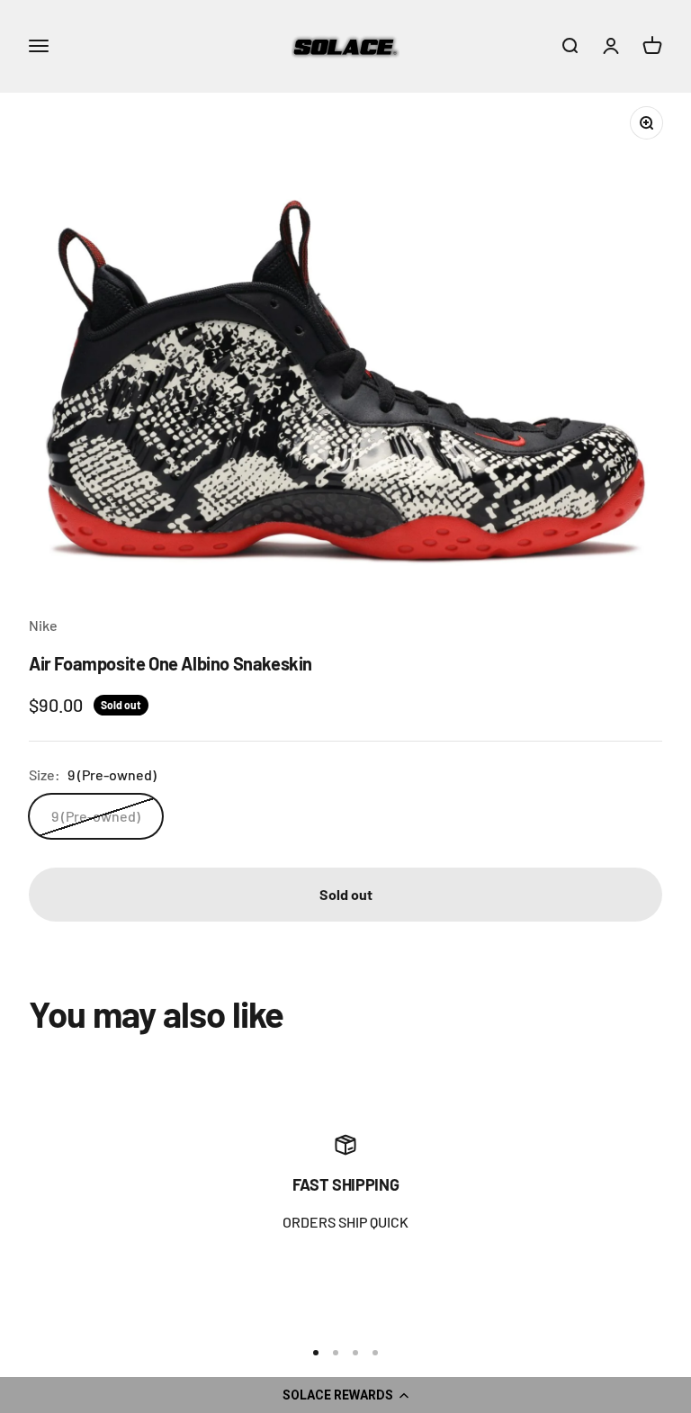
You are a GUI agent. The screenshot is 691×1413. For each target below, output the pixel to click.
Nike (43, 625)
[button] (345, 1395)
